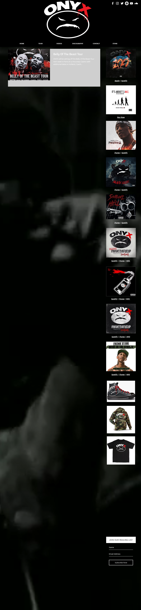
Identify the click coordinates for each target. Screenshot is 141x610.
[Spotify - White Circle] (127, 3)
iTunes (117, 153)
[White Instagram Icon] (117, 3)
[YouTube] (131, 3)
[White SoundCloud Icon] (136, 3)
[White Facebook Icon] (113, 3)
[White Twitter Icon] (122, 3)
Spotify (124, 81)
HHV (128, 261)
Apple (117, 81)
